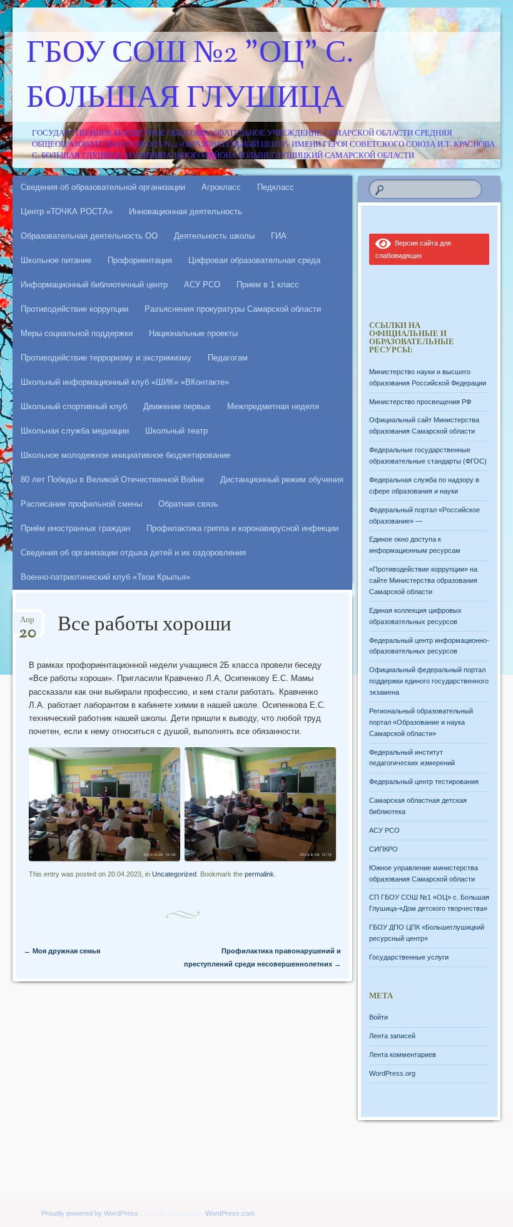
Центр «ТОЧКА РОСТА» (67, 211)
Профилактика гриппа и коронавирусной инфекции (242, 528)
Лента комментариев (402, 1054)
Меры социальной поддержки (77, 333)
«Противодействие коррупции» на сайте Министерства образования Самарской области (423, 580)
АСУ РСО (202, 284)
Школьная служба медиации (75, 430)
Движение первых (177, 406)
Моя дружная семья (62, 951)
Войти (378, 1017)
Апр (27, 624)
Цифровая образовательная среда (254, 260)
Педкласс (275, 187)
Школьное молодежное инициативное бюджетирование (125, 455)
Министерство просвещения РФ (420, 401)
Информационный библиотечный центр (94, 284)
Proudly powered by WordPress (89, 1213)
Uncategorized (174, 874)
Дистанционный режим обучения (281, 479)
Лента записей (392, 1036)
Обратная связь (188, 504)
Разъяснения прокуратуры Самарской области (233, 309)
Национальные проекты (193, 333)
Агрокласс (221, 187)
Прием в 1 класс (267, 284)
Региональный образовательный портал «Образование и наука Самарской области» (421, 722)
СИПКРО (383, 849)
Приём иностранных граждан (75, 528)
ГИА (279, 236)
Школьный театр (176, 430)
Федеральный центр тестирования (424, 781)
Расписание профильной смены (81, 504)
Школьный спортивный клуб (74, 406)
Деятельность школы (214, 236)
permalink (259, 874)
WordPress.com (230, 1213)
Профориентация (140, 260)
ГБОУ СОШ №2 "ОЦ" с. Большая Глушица (190, 77)
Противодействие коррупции (74, 309)
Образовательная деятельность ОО (89, 236)
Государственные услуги (409, 957)
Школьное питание (56, 260)
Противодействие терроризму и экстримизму (106, 357)
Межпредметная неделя (273, 406)
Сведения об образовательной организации (103, 187)
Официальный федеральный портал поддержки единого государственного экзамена (429, 681)
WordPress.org (392, 1073)
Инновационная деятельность (185, 211)
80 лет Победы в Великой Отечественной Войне (112, 479)
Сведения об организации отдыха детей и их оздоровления (133, 552)
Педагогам (228, 357)
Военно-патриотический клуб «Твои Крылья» (105, 577)
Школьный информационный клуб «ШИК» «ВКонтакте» (125, 382)
